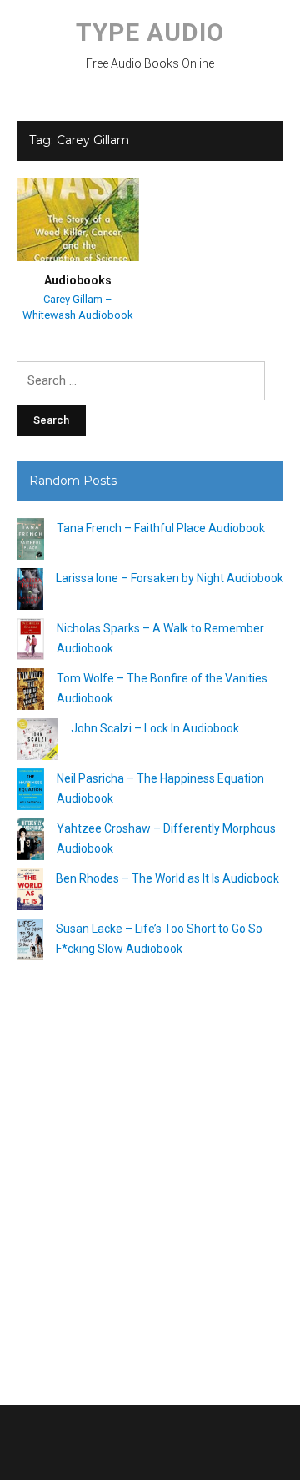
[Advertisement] (150, 1176)
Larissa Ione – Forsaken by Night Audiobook (169, 578)
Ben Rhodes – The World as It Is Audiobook (167, 878)
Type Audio (150, 32)
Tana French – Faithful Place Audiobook (161, 528)
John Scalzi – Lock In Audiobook (155, 728)
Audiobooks (78, 280)
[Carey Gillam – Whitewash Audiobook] (78, 218)
